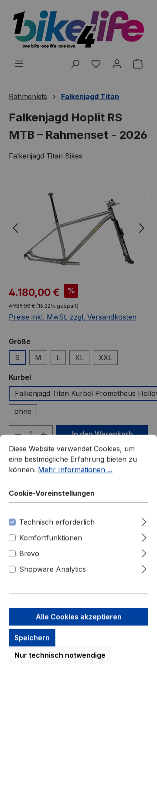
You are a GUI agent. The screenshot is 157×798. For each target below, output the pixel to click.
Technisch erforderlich (57, 215)
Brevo (29, 246)
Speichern (32, 331)
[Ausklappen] (144, 213)
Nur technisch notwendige (60, 348)
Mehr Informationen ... (75, 162)
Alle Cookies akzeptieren (79, 310)
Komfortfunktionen (50, 231)
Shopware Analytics (52, 262)
